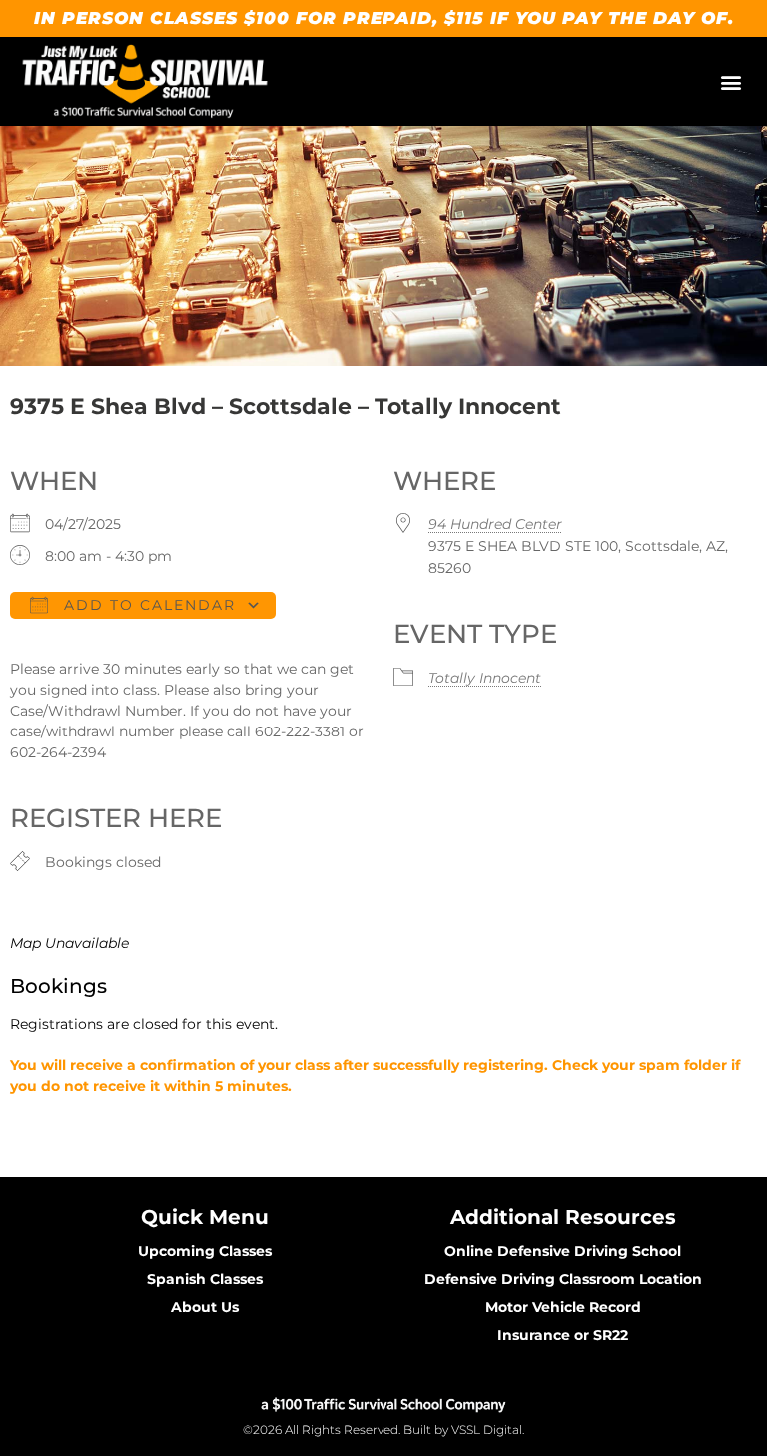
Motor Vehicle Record (563, 1307)
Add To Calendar (147, 605)
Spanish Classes (205, 1279)
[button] (730, 81)
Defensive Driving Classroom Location (563, 1279)
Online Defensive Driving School (562, 1251)
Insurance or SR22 (562, 1335)
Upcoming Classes (205, 1251)
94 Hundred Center (495, 524)
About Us (205, 1307)
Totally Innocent (484, 678)
